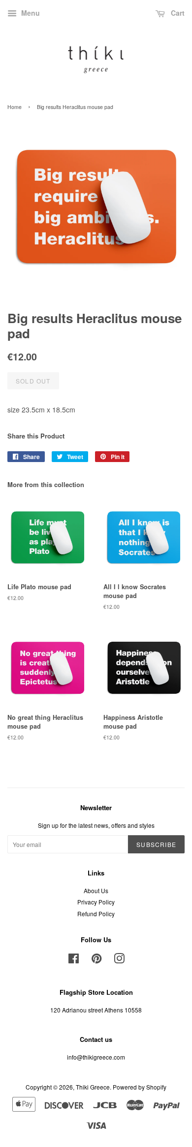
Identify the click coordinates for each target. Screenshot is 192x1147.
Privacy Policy (96, 902)
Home (14, 106)
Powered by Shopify (139, 1087)
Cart (177, 13)
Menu (29, 13)
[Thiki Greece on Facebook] (73, 960)
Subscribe (156, 844)
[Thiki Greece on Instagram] (119, 960)
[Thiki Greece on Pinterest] (96, 960)
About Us (96, 890)
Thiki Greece (93, 1087)
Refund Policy (96, 913)
